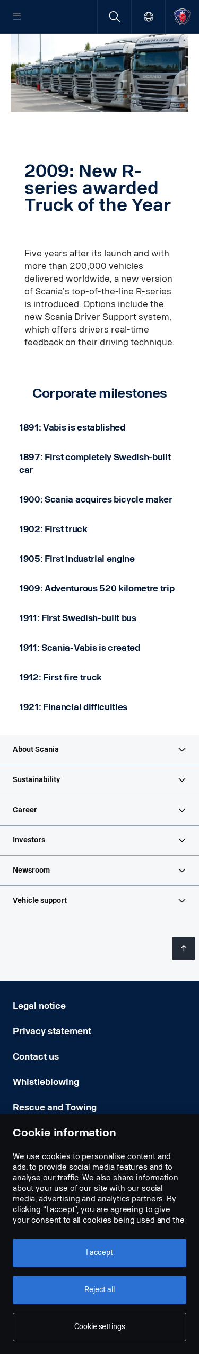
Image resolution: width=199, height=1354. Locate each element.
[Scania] (182, 16)
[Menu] (16, 16)
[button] (99, 750)
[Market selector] (148, 16)
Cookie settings (99, 1326)
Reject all (99, 1289)
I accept (99, 1252)
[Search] (114, 16)
